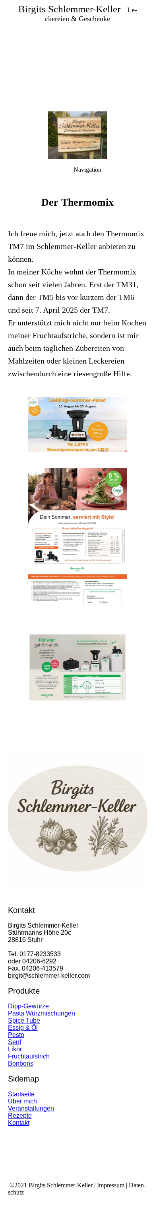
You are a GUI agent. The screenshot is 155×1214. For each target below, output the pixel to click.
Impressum (110, 1185)
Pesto (16, 1034)
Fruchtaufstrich (29, 1056)
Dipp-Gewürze (28, 1006)
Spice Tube (24, 1020)
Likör (15, 1049)
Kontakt (18, 1122)
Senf (14, 1042)
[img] (77, 55)
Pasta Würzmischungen (41, 1013)
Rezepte (20, 1115)
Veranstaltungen (31, 1108)
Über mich (22, 1101)
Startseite (21, 1094)
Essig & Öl (23, 1027)
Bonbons (20, 1063)
